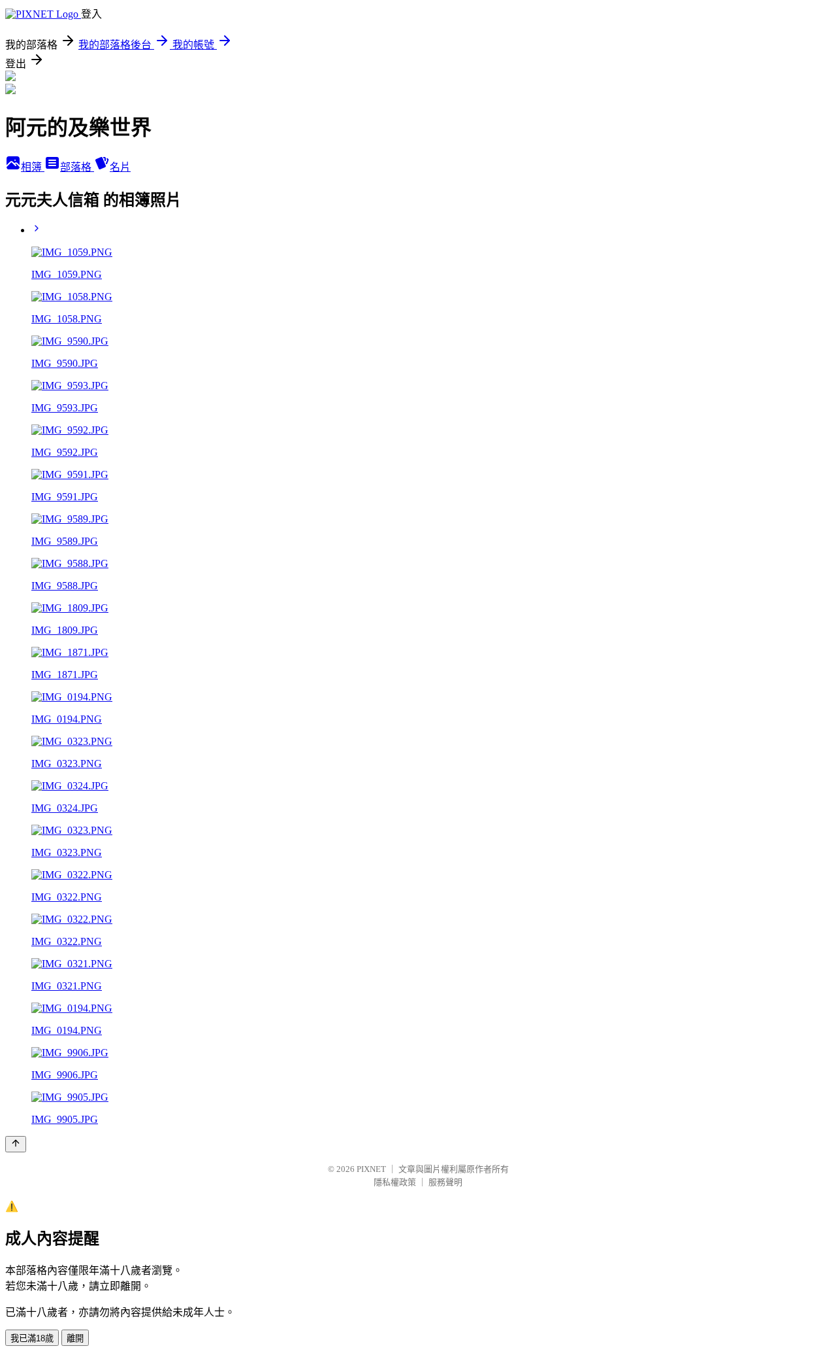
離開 (75, 1338)
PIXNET (371, 1169)
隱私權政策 (395, 1182)
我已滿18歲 (32, 1338)
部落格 (77, 167)
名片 (120, 167)
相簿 (32, 167)
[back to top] (15, 1144)
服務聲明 (445, 1182)
